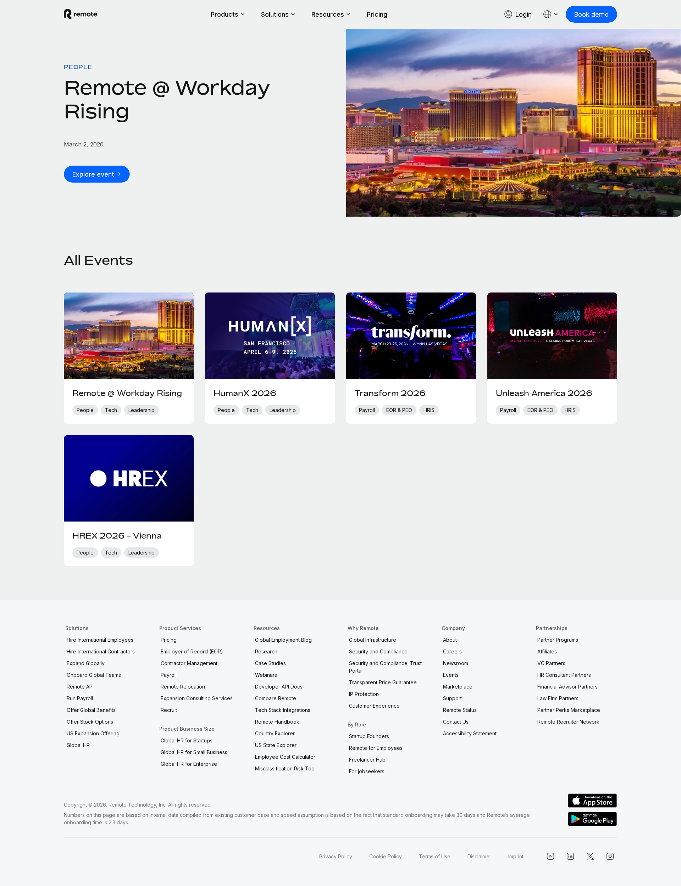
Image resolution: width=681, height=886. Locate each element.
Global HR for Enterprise (189, 764)
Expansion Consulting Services (197, 698)
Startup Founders (369, 736)
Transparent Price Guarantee (383, 682)
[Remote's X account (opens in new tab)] (590, 856)
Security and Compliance (378, 651)
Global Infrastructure (372, 640)
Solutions (275, 14)
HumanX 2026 (245, 393)
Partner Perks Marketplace (568, 710)
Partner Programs (557, 640)
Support (452, 698)
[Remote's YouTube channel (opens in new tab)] (550, 856)
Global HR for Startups (186, 740)
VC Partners (551, 663)
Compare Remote (275, 698)
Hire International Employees (100, 640)
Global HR (78, 745)
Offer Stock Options (90, 722)
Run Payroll (80, 698)
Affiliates (547, 651)
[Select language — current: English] (550, 14)
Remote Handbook (277, 722)
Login (523, 14)
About (450, 640)
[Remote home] (80, 14)
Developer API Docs (279, 687)
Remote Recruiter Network (568, 722)
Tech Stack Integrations (282, 710)
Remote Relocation (183, 687)
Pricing (377, 14)
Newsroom (455, 663)
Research (266, 651)
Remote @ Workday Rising (167, 99)
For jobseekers (366, 771)
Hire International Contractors (101, 651)
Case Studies (270, 663)
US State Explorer (276, 745)
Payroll (169, 675)
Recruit (169, 710)
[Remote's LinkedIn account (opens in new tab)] (570, 856)
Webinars (266, 675)
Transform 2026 (390, 393)
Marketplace (457, 687)
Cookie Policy (385, 856)
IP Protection (364, 694)
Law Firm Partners (557, 698)
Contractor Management (189, 663)
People (78, 67)
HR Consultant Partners (564, 675)
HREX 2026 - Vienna (117, 535)
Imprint (516, 856)
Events (451, 675)
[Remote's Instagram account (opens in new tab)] (610, 856)
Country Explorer (275, 733)
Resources (327, 14)
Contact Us (456, 722)
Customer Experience (374, 706)
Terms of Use (434, 856)
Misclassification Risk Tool (285, 768)
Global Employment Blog (283, 640)
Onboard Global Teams (94, 675)
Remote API (80, 687)
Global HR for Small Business (194, 752)
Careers (452, 651)
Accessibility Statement (470, 733)
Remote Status (460, 710)
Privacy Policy (335, 856)
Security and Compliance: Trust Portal (385, 667)
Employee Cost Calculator (285, 757)
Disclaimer (479, 856)
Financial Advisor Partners (567, 687)
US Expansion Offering (93, 733)
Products (224, 14)
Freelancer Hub (367, 760)
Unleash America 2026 (544, 393)
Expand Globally (86, 663)
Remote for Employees (376, 748)
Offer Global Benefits (91, 710)
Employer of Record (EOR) (192, 651)
